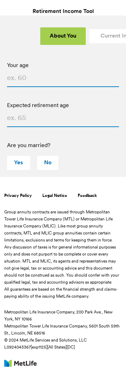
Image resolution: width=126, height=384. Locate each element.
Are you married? (28, 145)
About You (63, 36)
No (47, 163)
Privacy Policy (18, 196)
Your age (18, 65)
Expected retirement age (38, 105)
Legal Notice (54, 196)
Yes (18, 163)
